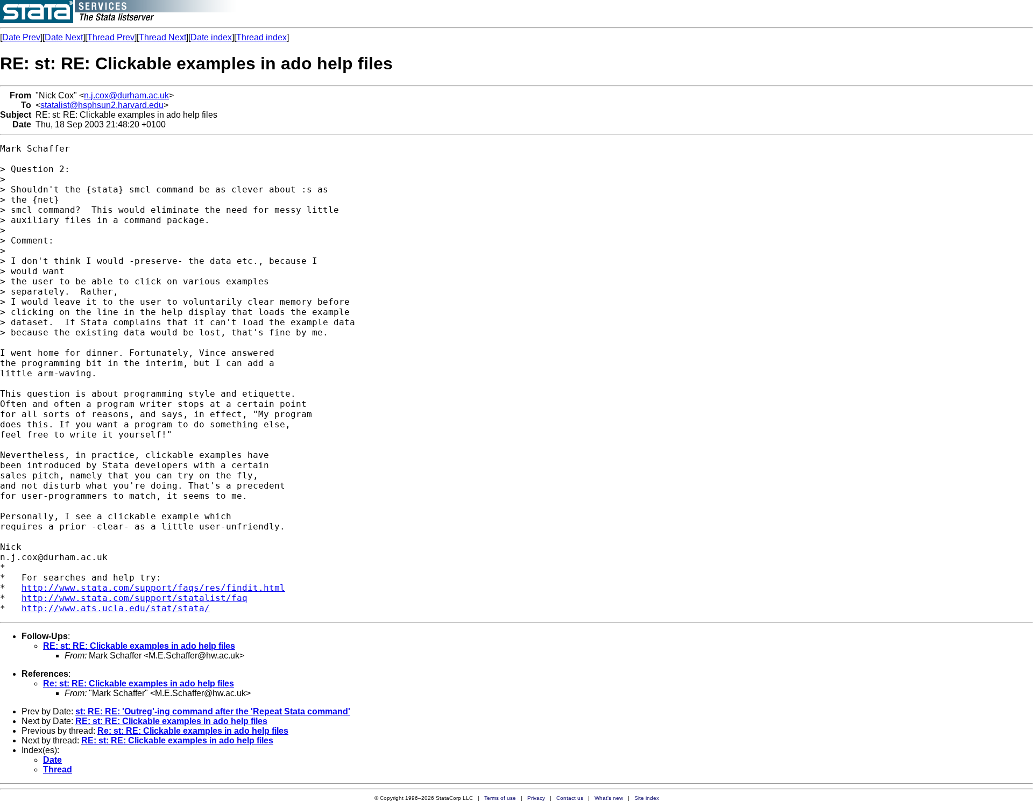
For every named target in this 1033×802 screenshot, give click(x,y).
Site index (646, 798)
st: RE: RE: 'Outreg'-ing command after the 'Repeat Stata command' (212, 711)
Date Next (64, 37)
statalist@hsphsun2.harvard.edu (102, 105)
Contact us (569, 798)
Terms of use (500, 798)
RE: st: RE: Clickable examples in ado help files (139, 645)
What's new (609, 798)
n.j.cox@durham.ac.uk (126, 95)
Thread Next (162, 37)
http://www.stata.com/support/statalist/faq (134, 598)
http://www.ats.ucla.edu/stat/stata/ (116, 608)
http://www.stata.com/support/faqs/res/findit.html (153, 588)
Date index (211, 37)
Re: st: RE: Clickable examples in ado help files (138, 683)
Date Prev (21, 37)
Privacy (536, 798)
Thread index (261, 37)
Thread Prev (111, 37)
